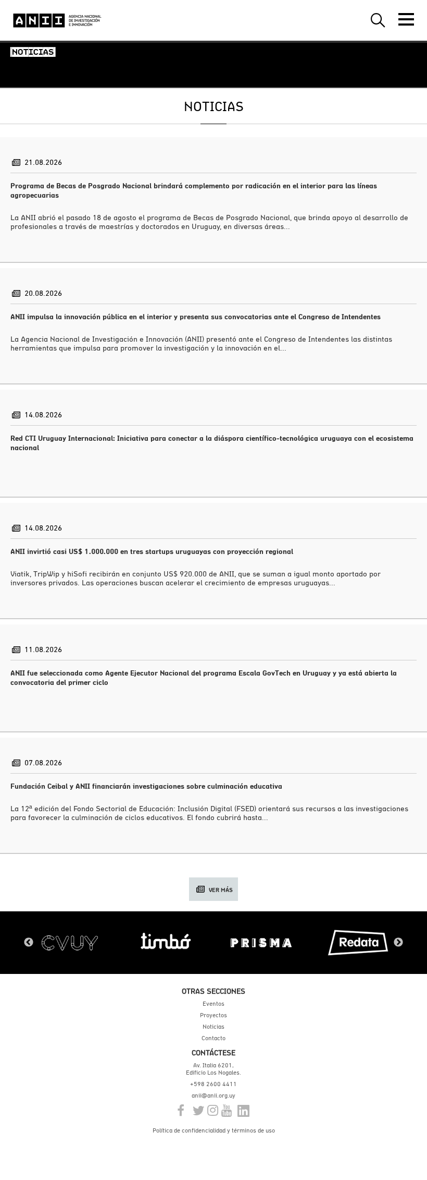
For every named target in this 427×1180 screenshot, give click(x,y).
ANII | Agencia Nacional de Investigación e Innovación (57, 20)
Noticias (213, 1026)
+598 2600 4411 (213, 1084)
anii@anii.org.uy (213, 1095)
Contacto (213, 1038)
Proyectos (213, 1015)
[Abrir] (406, 19)
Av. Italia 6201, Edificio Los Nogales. (213, 1069)
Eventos (213, 1003)
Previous (28, 942)
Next (398, 942)
